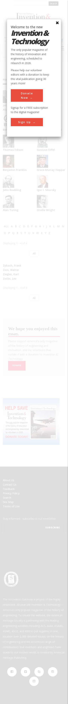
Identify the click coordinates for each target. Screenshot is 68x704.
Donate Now (27, 95)
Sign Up (24, 122)
